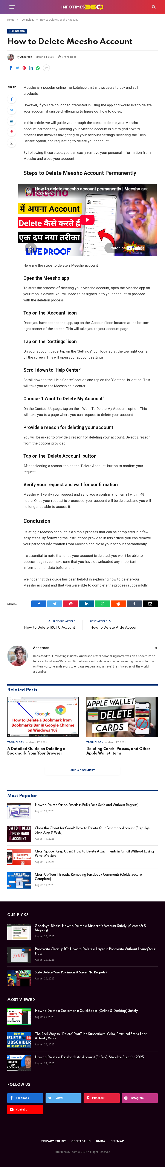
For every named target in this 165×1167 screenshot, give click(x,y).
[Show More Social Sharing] (46, 67)
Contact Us (81, 1141)
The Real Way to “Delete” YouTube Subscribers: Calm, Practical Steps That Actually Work (91, 1036)
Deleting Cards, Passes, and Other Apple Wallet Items (118, 751)
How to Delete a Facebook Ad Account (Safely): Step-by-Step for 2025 (89, 1057)
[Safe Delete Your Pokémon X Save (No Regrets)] (19, 978)
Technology (17, 31)
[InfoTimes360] (82, 7)
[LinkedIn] (11, 121)
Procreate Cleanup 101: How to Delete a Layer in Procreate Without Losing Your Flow (95, 951)
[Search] (153, 7)
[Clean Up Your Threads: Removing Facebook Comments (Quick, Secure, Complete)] (19, 880)
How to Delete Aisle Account (114, 627)
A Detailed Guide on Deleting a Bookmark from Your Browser (36, 751)
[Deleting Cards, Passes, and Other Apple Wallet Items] (122, 717)
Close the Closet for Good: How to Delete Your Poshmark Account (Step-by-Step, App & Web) (92, 830)
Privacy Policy (53, 1141)
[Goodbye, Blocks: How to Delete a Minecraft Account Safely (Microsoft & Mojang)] (19, 932)
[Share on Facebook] (10, 67)
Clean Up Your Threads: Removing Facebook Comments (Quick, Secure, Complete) (88, 877)
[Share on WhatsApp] (38, 67)
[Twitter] (11, 110)
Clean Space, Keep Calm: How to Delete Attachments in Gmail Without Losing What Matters (94, 854)
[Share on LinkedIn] (31, 67)
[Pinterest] (11, 132)
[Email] (11, 143)
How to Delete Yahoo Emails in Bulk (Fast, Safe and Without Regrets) (87, 805)
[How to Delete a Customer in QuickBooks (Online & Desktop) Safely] (19, 1016)
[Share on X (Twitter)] (17, 67)
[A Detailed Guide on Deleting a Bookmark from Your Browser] (43, 717)
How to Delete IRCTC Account (49, 627)
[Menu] (12, 7)
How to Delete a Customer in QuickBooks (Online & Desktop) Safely (86, 1011)
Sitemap (117, 1141)
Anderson (26, 56)
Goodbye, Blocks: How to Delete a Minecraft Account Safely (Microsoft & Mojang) (91, 928)
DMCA (100, 1141)
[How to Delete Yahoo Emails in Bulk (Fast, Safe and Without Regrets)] (19, 811)
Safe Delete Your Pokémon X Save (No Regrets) (71, 972)
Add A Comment (82, 770)
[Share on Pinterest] (24, 67)
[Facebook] (11, 99)
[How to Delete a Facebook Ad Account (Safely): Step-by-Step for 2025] (19, 1063)
